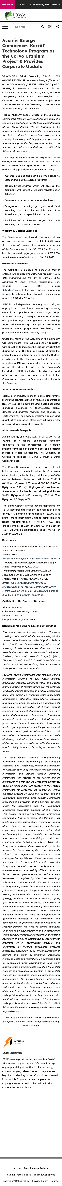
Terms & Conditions (44, 1174)
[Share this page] (58, 27)
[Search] (42, 26)
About (17, 1168)
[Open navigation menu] (5, 27)
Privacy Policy (40, 1181)
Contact (54, 1181)
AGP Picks (7, 4)
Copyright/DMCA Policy (16, 1181)
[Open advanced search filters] (49, 26)
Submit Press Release (19, 1174)
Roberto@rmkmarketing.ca (17, 290)
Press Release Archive (36, 1168)
